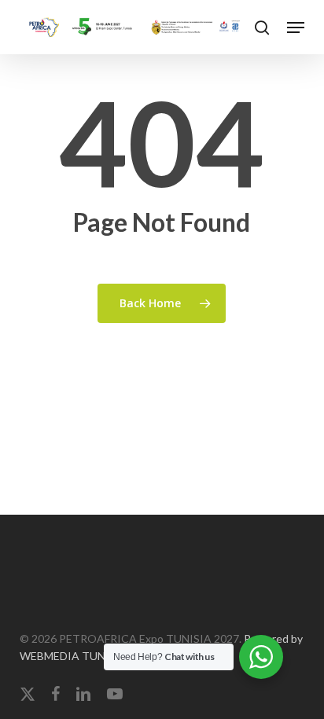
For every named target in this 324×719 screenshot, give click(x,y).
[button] (295, 27)
